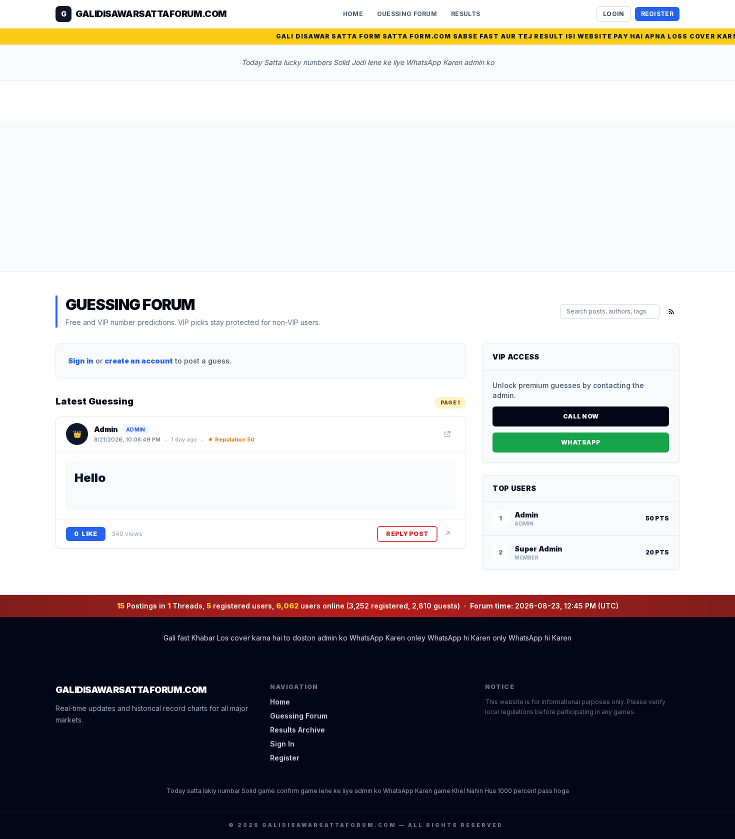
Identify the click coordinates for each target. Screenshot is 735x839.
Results (465, 14)
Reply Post (407, 534)
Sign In (282, 744)
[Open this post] (448, 434)
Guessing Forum (407, 14)
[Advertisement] (368, 196)
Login (613, 14)
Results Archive (297, 730)
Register (657, 14)
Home (353, 14)
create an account (138, 360)
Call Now (580, 416)
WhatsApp (580, 442)
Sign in (81, 360)
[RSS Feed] (672, 312)
